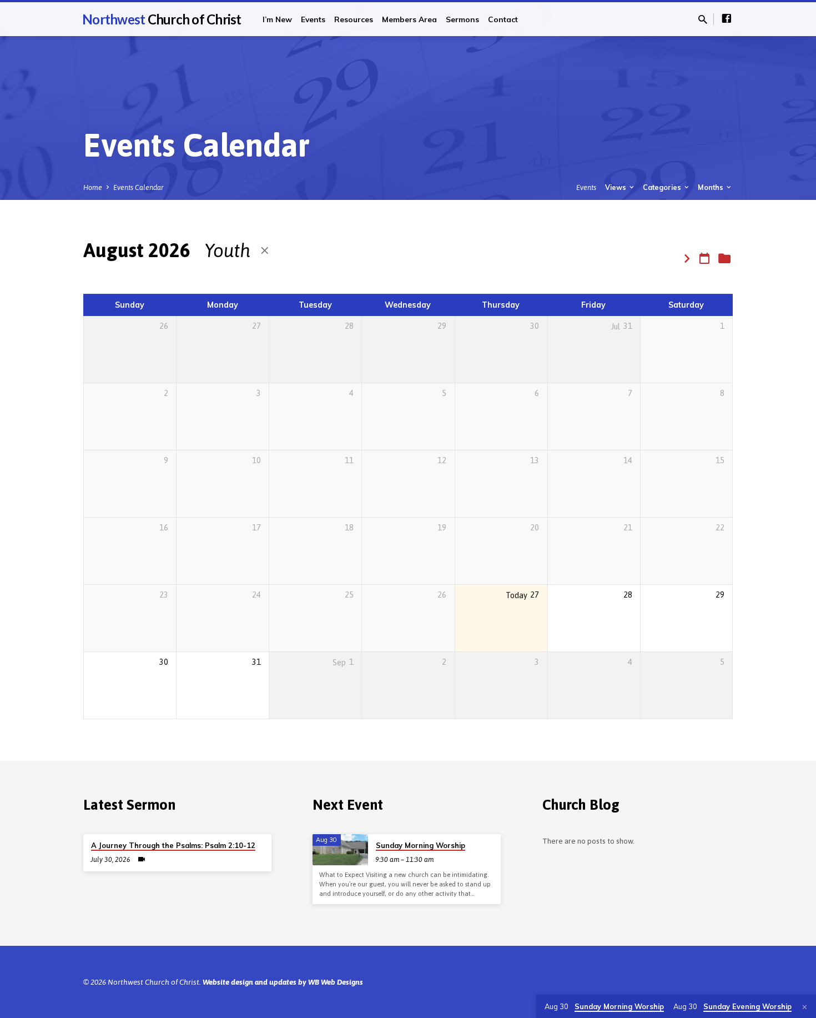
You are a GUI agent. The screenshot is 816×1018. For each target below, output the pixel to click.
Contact (503, 19)
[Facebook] (727, 19)
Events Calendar (138, 187)
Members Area (409, 19)
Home (92, 187)
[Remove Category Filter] (265, 251)
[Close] (804, 1007)
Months (711, 187)
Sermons (462, 19)
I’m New (277, 19)
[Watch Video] (141, 859)
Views (616, 187)
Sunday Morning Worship (420, 845)
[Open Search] (703, 20)
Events (313, 19)
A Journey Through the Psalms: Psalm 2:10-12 (173, 845)
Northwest (161, 19)
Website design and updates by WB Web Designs (283, 981)
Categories (663, 187)
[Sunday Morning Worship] (340, 849)
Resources (353, 19)
